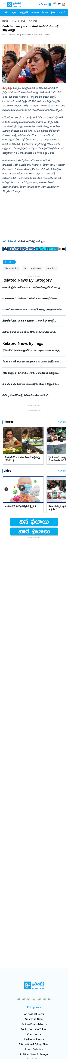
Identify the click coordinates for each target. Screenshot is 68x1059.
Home (5, 21)
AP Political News (34, 1014)
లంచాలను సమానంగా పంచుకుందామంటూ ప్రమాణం (33, 298)
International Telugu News (34, 1044)
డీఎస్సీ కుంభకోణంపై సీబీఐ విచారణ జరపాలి (33, 395)
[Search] (50, 4)
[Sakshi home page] (34, 985)
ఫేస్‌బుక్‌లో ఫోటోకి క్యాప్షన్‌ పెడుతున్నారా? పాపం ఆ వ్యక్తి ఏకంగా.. (32, 350)
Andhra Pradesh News (34, 1024)
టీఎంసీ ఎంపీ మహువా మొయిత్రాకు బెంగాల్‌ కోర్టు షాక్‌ (32, 384)
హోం (5, 12)
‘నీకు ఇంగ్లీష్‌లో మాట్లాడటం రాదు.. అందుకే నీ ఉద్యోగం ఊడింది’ (32, 373)
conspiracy (51, 268)
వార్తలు (13, 12)
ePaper (44, 4)
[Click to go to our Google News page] (50, 999)
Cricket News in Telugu (34, 1029)
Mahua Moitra (12, 268)
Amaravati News (34, 1019)
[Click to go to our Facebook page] (18, 999)
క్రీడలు (53, 12)
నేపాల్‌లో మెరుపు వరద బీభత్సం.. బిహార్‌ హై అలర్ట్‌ (33, 321)
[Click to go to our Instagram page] (34, 999)
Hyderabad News (34, 1039)
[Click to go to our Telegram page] (44, 999)
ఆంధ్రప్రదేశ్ (24, 12)
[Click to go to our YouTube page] (39, 999)
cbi (25, 268)
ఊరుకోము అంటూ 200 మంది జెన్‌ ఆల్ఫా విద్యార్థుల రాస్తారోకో (34, 309)
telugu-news (18, 21)
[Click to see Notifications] (64, 4)
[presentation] (6, 440)
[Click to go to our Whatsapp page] (24, 999)
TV (59, 4)
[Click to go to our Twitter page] (29, 999)
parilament (36, 268)
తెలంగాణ (35, 12)
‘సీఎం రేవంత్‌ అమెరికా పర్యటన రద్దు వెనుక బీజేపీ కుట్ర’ (34, 362)
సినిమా (45, 12)
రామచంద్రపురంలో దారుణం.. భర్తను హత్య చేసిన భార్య (33, 287)
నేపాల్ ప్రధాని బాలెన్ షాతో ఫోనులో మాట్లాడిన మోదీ (33, 332)
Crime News (34, 1034)
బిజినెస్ (62, 12)
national (33, 21)
